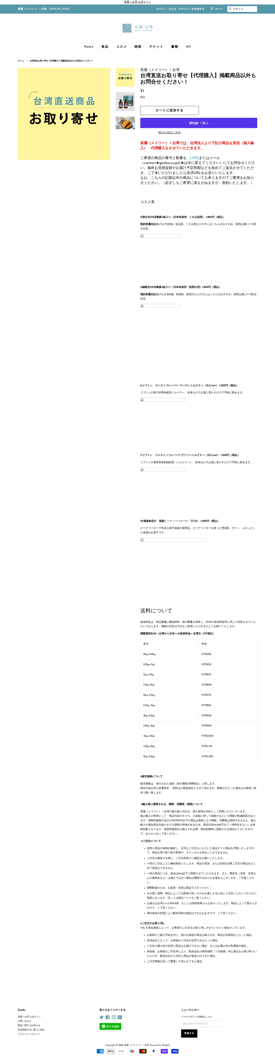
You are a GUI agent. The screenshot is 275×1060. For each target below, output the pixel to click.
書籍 (174, 46)
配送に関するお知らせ (29, 1025)
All (188, 46)
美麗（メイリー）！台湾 (136, 1045)
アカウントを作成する (191, 9)
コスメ (121, 46)
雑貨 (138, 46)
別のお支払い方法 (169, 132)
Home (89, 46)
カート (219, 9)
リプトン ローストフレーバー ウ (162, 385)
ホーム (21, 61)
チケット (156, 46)
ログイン (161, 9)
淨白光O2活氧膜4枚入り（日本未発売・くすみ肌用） (173, 217)
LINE (194, 158)
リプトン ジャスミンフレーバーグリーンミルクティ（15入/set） (181, 455)
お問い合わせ (24, 1021)
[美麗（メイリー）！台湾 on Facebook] (108, 1018)
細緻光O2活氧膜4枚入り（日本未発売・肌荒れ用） (172, 287)
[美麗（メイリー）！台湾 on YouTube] (120, 1018)
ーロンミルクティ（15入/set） (200, 385)
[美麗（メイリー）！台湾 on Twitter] (102, 1018)
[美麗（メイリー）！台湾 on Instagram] (114, 1018)
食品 (104, 46)
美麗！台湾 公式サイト (29, 1017)
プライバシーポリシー (29, 1034)
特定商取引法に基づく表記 (31, 1030)
